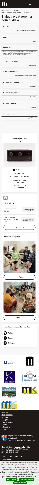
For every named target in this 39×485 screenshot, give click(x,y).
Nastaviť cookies (20, 483)
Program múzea (8, 422)
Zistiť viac (19, 277)
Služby (4, 425)
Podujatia (5, 420)
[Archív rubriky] (14, 170)
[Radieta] (20, 155)
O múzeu (15, 10)
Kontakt (4, 429)
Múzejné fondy (7, 415)
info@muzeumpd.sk (14, 456)
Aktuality (5, 417)
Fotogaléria (6, 427)
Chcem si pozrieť (19, 227)
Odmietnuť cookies (26, 479)
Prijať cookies (11, 479)
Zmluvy (26, 12)
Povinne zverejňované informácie (12, 12)
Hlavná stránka (6, 10)
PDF (31, 117)
